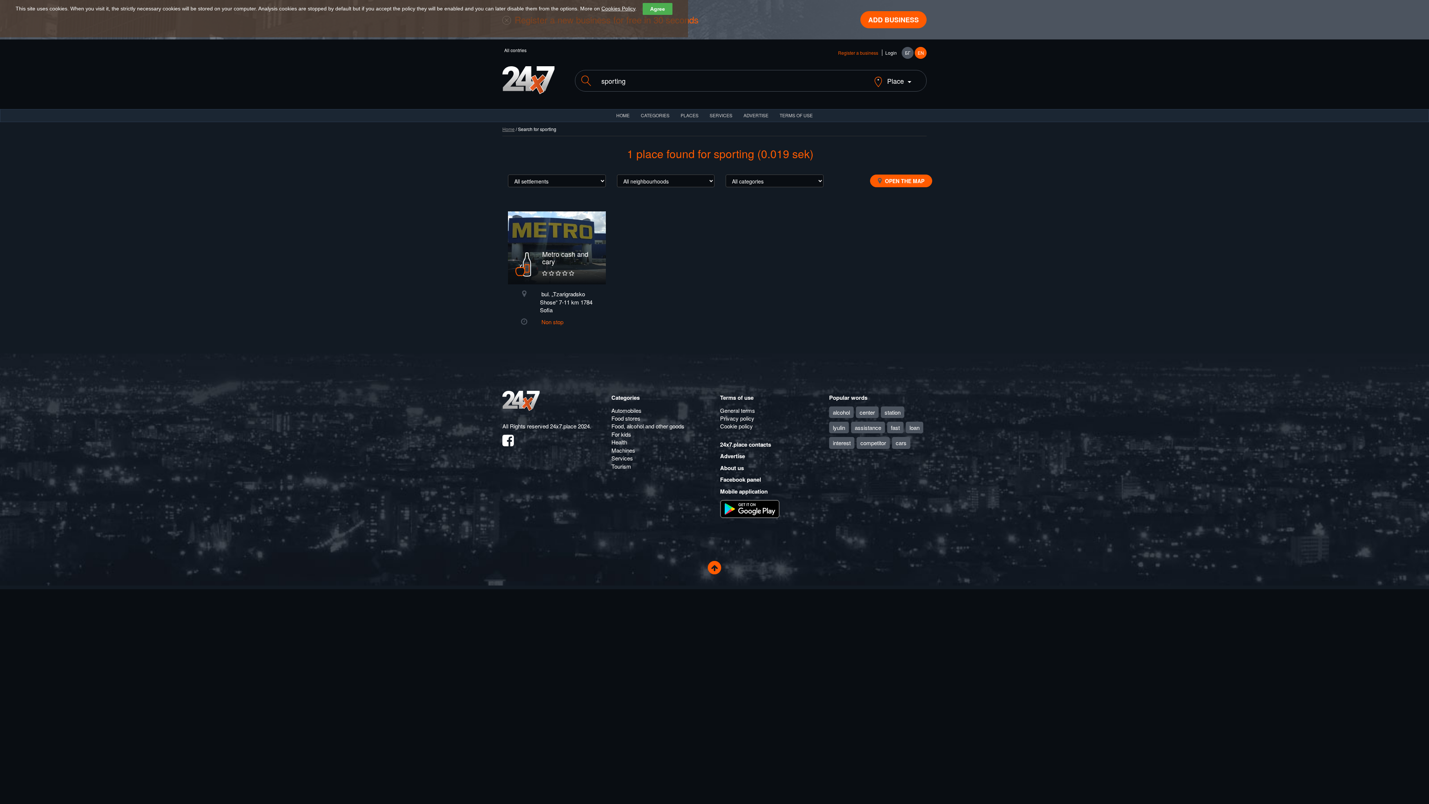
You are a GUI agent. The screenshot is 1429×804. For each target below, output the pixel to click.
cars (901, 443)
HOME (623, 115)
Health (619, 442)
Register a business (858, 53)
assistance (868, 427)
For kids (621, 434)
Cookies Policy (618, 9)
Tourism (621, 466)
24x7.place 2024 (570, 426)
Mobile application (744, 491)
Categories (625, 397)
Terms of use (737, 397)
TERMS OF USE (796, 115)
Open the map (903, 181)
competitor (873, 443)
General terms (737, 410)
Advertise (732, 456)
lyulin (839, 427)
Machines (623, 450)
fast (895, 427)
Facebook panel (740, 479)
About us (732, 468)
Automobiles (626, 410)
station (893, 412)
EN (921, 53)
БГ (908, 53)
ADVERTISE (756, 115)
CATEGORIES (655, 115)
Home (508, 129)
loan (914, 427)
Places (689, 115)
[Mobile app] (750, 508)
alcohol (841, 412)
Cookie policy (736, 426)
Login (891, 53)
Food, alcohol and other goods (647, 426)
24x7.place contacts (745, 444)
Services (721, 115)
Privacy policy (737, 418)
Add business (893, 20)
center (867, 412)
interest (842, 443)
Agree (657, 9)
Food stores (625, 418)
